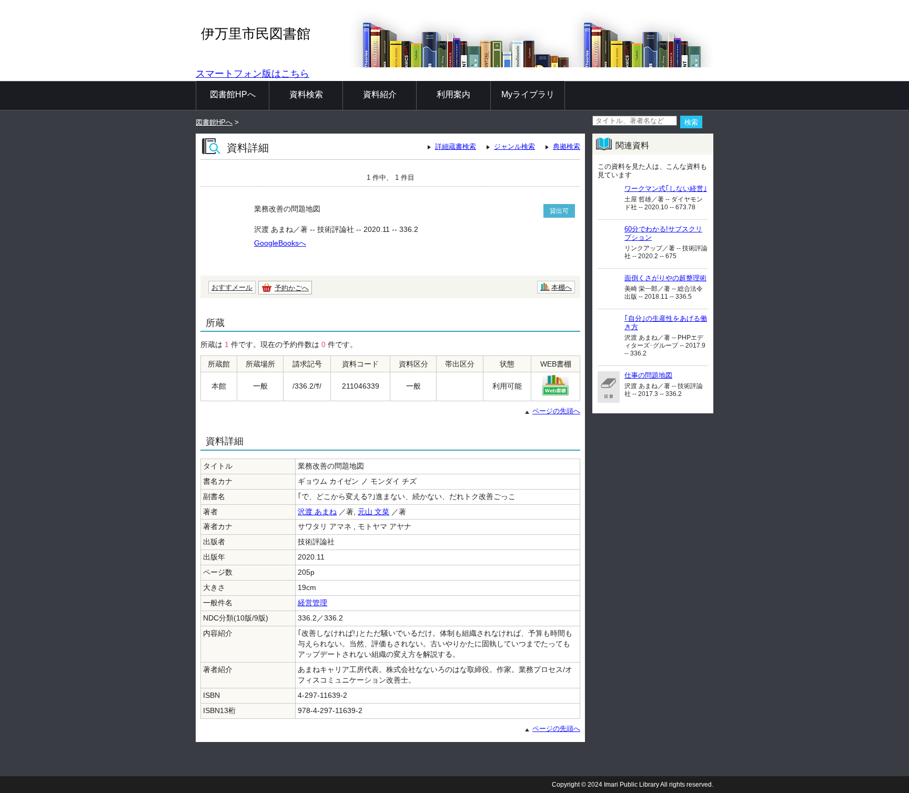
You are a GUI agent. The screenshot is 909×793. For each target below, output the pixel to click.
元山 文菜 (373, 511)
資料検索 (306, 94)
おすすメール (231, 287)
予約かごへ (292, 288)
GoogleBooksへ (280, 243)
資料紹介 (380, 94)
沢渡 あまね (317, 511)
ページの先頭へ (556, 411)
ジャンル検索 (514, 146)
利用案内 (453, 94)
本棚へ (561, 287)
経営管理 (312, 602)
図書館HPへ (233, 94)
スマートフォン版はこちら (252, 73)
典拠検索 (566, 146)
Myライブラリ (527, 94)
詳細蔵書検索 (455, 146)
